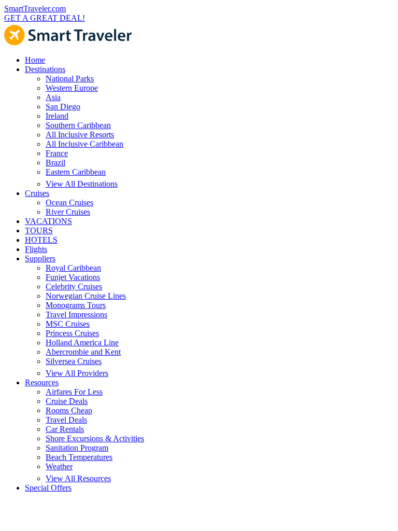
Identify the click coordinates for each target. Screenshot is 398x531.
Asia (53, 97)
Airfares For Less (74, 391)
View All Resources (78, 478)
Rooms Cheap (69, 410)
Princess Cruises (72, 333)
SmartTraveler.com (35, 8)
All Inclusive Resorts (80, 134)
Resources (42, 382)
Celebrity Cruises (74, 286)
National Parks (70, 78)
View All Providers (77, 373)
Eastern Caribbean (76, 171)
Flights (36, 249)
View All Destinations (82, 183)
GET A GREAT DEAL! (44, 17)
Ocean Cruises (69, 202)
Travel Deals (66, 419)
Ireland (57, 115)
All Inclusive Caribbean (84, 143)
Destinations (45, 69)
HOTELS (41, 239)
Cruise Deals (67, 401)
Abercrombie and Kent (83, 351)
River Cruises (68, 211)
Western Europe (72, 87)
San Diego (63, 106)
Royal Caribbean (73, 267)
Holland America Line (82, 342)
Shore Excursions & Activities (95, 438)
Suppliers (40, 258)
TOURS (39, 230)
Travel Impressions (76, 314)
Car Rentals (65, 429)
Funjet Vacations (73, 277)
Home (35, 59)
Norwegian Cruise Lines (86, 295)
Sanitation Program (77, 447)
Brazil (55, 162)
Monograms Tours (76, 305)
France (57, 153)
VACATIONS (48, 221)
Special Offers (48, 487)
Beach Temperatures (79, 457)
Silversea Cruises (74, 361)
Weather (59, 466)
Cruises (37, 193)
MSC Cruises (68, 323)
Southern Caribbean (78, 125)
